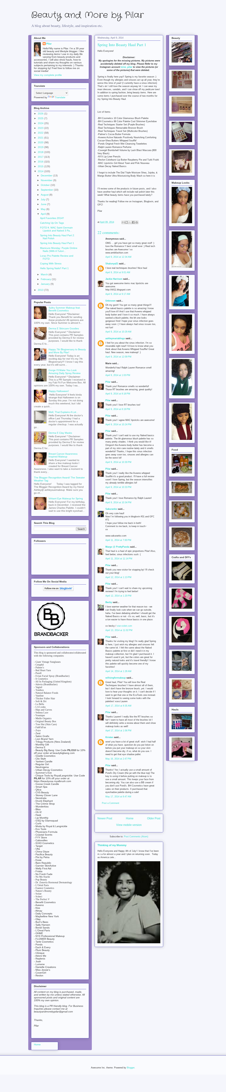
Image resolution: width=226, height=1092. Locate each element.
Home (129, 818)
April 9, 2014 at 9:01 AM (117, 272)
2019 (41, 147)
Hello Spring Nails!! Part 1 (54, 268)
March (45, 274)
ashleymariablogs (115, 338)
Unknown (110, 300)
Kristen (109, 737)
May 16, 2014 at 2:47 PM (118, 758)
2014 (41, 171)
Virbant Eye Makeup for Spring (66, 498)
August (45, 194)
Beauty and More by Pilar (87, 15)
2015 (41, 166)
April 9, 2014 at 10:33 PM (118, 487)
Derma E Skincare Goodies (64, 328)
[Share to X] (130, 222)
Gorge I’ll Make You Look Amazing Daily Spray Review (65, 372)
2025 (41, 118)
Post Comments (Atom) (136, 836)
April (43, 213)
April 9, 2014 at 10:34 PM (118, 502)
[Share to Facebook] (133, 222)
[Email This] (123, 222)
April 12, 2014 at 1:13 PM (118, 577)
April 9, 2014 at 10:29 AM (118, 331)
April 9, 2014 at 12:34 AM (118, 257)
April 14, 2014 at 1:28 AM (118, 671)
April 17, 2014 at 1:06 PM (118, 730)
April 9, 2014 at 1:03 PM (117, 375)
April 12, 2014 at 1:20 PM (118, 595)
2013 (41, 289)
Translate (60, 97)
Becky (108, 602)
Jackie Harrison (113, 279)
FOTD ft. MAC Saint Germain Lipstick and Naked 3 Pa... (56, 229)
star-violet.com (124, 626)
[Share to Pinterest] (136, 222)
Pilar (108, 382)
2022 (41, 132)
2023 (41, 128)
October (45, 185)
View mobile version (129, 824)
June (44, 204)
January (45, 284)
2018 (41, 152)
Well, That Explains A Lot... (63, 412)
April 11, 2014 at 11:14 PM (118, 558)
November (47, 180)
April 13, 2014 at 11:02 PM (118, 630)
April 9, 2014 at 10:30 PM (118, 462)
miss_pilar (126, 67)
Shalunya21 (111, 263)
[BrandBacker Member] (51, 636)
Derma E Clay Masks (60, 432)
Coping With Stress (50, 263)
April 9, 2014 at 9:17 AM (117, 294)
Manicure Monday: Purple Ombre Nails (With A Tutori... (58, 249)
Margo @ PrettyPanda (117, 546)
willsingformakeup (115, 677)
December (47, 175)
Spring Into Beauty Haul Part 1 (57, 243)
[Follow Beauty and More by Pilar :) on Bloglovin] (58, 590)
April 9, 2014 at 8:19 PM (117, 409)
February (46, 279)
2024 (41, 123)
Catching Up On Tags (52, 222)
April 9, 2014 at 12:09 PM (118, 356)
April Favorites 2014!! (52, 218)
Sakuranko (111, 509)
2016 (41, 161)
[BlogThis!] (126, 222)
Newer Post (104, 818)
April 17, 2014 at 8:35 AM (118, 705)
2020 (41, 142)
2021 (41, 137)
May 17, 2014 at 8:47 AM (118, 796)
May (43, 209)
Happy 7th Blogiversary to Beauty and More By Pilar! (67, 351)
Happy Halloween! (59, 391)
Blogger (130, 1067)
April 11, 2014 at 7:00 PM (118, 540)
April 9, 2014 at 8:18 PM (117, 393)
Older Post (153, 818)
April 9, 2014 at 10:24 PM (118, 424)
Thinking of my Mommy (111, 845)
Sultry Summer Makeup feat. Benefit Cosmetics (65, 309)
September (47, 189)
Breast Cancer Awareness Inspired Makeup (63, 455)
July (43, 199)
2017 (41, 156)
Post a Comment (110, 803)
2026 (41, 113)
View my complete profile (48, 75)
